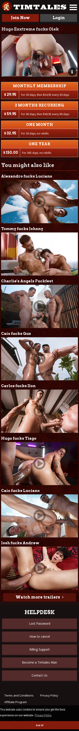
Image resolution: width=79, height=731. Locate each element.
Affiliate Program (15, 702)
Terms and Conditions (19, 695)
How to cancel (39, 636)
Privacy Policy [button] (43, 715)
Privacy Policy (49, 695)
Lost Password (39, 623)
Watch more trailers (38, 597)
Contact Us (39, 675)
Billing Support (39, 649)
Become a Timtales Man (39, 662)
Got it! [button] (39, 725)
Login (59, 17)
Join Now (20, 17)
